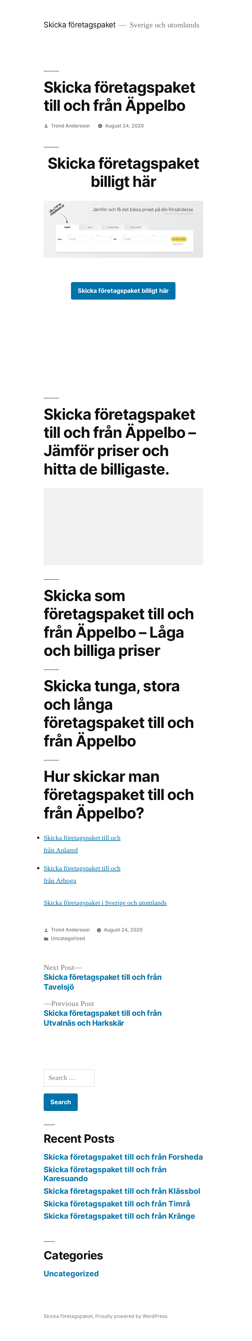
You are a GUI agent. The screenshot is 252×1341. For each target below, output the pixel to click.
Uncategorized (68, 938)
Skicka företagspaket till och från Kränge (119, 1216)
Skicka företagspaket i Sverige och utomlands (105, 903)
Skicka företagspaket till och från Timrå (117, 1203)
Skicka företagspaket (80, 24)
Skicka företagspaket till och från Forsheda (123, 1156)
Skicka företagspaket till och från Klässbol (122, 1191)
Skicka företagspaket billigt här (123, 290)
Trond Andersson (70, 126)
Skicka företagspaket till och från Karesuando (105, 1174)
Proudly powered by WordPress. (131, 1316)
